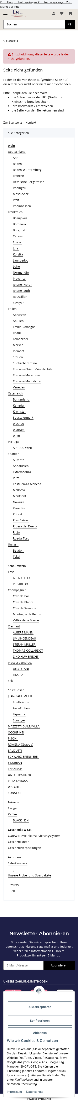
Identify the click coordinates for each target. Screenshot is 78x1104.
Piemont (18, 351)
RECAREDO (20, 584)
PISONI (12, 738)
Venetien (19, 387)
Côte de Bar (21, 596)
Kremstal (19, 411)
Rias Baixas (20, 520)
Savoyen (18, 303)
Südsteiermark (23, 417)
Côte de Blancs (23, 602)
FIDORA (18, 675)
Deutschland (17, 152)
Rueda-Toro (21, 538)
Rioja (16, 532)
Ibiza (16, 478)
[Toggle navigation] (5, 11)
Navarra (18, 502)
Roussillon (20, 297)
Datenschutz (34, 1091)
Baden (17, 164)
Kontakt (31, 122)
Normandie (21, 272)
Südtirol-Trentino (25, 363)
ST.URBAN (15, 763)
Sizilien (18, 357)
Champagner (17, 590)
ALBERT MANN (23, 632)
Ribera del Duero (25, 526)
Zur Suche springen (52, 2)
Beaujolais (20, 218)
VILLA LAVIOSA (18, 781)
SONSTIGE (15, 793)
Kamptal (19, 405)
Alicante (18, 460)
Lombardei (20, 339)
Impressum (14, 1091)
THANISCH (15, 769)
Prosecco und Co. (20, 663)
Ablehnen (40, 1032)
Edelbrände (21, 702)
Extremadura (22, 472)
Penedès (19, 508)
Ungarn (13, 544)
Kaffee (12, 814)
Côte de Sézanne (24, 608)
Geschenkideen (18, 842)
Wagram (19, 430)
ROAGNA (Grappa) (20, 744)
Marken (18, 345)
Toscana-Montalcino (27, 381)
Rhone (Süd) (21, 291)
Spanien (13, 454)
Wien (16, 436)
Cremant (14, 626)
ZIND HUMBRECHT (25, 656)
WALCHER (14, 787)
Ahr (15, 158)
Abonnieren (59, 965)
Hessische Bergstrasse (28, 182)
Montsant (19, 496)
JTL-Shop (46, 1098)
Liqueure (19, 714)
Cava (11, 572)
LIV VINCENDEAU (24, 638)
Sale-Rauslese (17, 863)
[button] (54, 13)
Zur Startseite (12, 122)
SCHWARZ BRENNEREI (23, 757)
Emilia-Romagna (24, 327)
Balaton (18, 550)
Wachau (18, 424)
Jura (16, 248)
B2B (12, 891)
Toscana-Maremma (26, 375)
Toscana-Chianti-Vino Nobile (32, 369)
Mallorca (19, 490)
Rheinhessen (22, 206)
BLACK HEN (21, 820)
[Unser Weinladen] (18, 13)
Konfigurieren (40, 1020)
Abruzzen (19, 315)
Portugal (14, 442)
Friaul (17, 333)
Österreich (15, 393)
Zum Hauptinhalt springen (19, 2)
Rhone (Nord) (22, 285)
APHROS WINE (23, 448)
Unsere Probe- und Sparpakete (29, 875)
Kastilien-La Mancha (27, 484)
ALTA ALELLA (21, 578)
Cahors (18, 236)
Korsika (18, 254)
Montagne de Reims (27, 614)
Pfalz (16, 200)
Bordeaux (19, 224)
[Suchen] (70, 24)
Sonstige (19, 720)
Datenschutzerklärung (20, 947)
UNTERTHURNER (19, 775)
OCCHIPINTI (16, 732)
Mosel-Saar (20, 194)
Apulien (18, 321)
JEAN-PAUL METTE (20, 696)
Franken (18, 176)
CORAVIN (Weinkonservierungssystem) (34, 836)
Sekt (11, 681)
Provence (19, 278)
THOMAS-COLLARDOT (28, 650)
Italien (12, 309)
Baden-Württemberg (27, 170)
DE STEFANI (21, 669)
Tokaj (16, 556)
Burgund (19, 230)
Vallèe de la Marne (26, 620)
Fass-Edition (21, 708)
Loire (16, 266)
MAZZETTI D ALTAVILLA (24, 726)
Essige (12, 808)
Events (14, 885)
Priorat (17, 514)
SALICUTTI (15, 750)
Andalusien (21, 466)
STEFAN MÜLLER (24, 644)
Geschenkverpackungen (24, 848)
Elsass (17, 242)
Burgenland (21, 399)
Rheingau (19, 188)
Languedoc (20, 260)
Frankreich (15, 212)
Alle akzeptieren (39, 1007)
